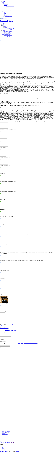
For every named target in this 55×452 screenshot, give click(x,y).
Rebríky (5, 14)
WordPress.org (4, 449)
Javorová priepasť (7, 9)
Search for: (2, 344)
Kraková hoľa (4, 435)
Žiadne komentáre (3, 325)
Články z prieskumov (8, 12)
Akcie (3, 3)
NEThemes (17, 451)
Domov (3, 1)
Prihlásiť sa (4, 446)
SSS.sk (12, 442)
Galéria (3, 30)
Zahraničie (6, 4)
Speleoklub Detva (6, 21)
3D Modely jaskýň (7, 10)
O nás (3, 2)
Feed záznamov (4, 447)
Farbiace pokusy (7, 13)
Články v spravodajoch (6, 11)
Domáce (5, 5)
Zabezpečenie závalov (8, 16)
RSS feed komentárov (6, 448)
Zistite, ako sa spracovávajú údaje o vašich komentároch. (27, 343)
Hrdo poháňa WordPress (4, 451)
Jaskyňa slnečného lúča (10, 6)
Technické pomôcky (7, 15)
